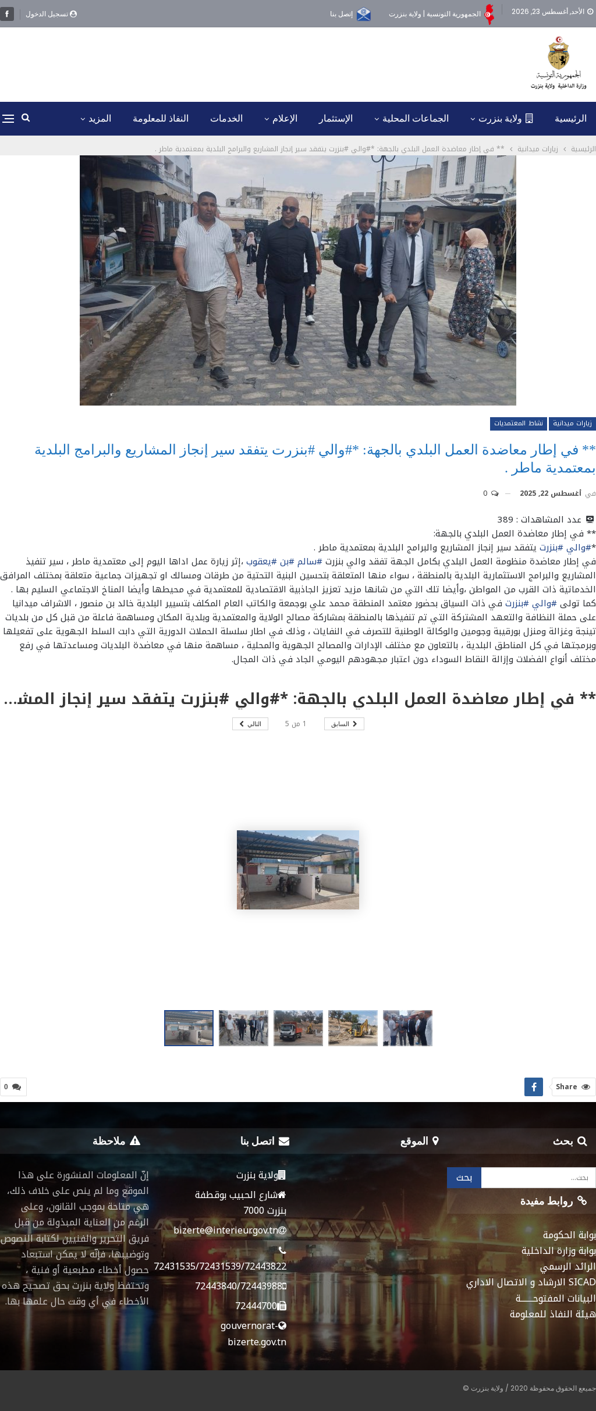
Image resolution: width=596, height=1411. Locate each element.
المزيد (99, 118)
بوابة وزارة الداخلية (559, 1251)
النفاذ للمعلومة (161, 118)
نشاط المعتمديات (518, 423)
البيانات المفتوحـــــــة (556, 1298)
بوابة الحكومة (569, 1235)
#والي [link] (578, 547)
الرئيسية (571, 118)
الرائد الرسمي (568, 1266)
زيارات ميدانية (572, 423)
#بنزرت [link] (551, 547)
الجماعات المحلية (415, 118)
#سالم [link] (309, 561)
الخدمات (226, 118)
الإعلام (284, 118)
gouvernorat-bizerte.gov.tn (253, 1333)
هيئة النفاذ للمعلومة (553, 1314)
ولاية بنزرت (500, 118)
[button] (246, 1028)
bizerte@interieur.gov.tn (225, 1230)
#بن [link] (287, 561)
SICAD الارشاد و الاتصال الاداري (531, 1282)
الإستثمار (336, 118)
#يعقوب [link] (261, 561)
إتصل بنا (341, 14)
